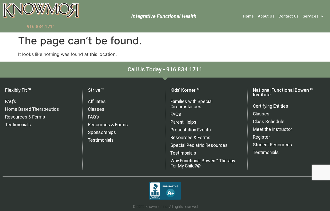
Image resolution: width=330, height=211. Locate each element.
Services (310, 16)
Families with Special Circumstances (191, 104)
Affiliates (97, 101)
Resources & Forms (25, 117)
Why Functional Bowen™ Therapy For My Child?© (202, 163)
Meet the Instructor (272, 129)
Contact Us (288, 16)
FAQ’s (10, 101)
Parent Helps (183, 122)
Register (261, 137)
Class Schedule (268, 121)
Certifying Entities (270, 106)
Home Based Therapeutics (32, 109)
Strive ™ (96, 90)
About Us (266, 16)
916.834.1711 (41, 26)
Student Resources (272, 144)
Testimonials (18, 124)
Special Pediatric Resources (199, 145)
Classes (96, 109)
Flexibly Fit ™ (18, 90)
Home (248, 16)
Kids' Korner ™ (185, 90)
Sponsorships (102, 132)
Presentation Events (190, 129)
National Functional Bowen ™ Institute (283, 92)
